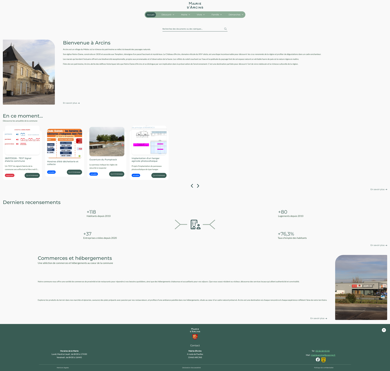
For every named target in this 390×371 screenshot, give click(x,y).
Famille (215, 14)
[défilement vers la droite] (198, 186)
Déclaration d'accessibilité (191, 368)
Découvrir (166, 14)
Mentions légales (63, 368)
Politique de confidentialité (323, 368)
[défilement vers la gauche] (192, 186)
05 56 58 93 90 (323, 351)
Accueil (150, 15)
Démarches (234, 14)
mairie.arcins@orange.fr (323, 355)
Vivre (199, 14)
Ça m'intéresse (32, 175)
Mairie (184, 14)
